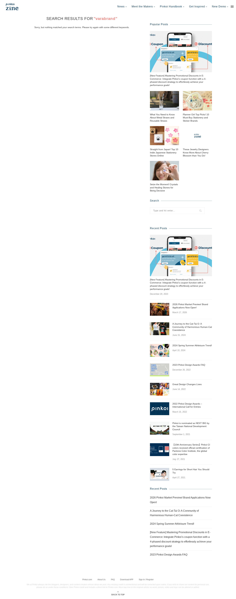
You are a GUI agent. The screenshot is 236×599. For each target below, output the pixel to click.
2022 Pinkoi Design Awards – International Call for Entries (187, 405)
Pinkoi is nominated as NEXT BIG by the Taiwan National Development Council (190, 426)
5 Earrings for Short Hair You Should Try (190, 471)
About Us (101, 579)
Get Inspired (197, 6)
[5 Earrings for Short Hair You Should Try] (159, 474)
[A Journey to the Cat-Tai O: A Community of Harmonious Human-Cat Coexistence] (159, 328)
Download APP (126, 579)
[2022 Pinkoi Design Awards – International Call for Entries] (159, 408)
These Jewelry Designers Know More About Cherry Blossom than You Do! (196, 152)
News (121, 6)
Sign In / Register (146, 579)
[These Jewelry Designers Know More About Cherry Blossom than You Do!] (197, 135)
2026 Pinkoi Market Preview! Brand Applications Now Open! (190, 306)
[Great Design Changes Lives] (159, 389)
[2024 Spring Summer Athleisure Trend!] (159, 350)
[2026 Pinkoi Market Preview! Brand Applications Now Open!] (159, 309)
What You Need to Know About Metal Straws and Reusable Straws (162, 117)
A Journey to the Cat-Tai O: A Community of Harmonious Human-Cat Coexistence (192, 326)
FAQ (113, 579)
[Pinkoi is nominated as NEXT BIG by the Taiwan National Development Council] (159, 428)
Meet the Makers (142, 6)
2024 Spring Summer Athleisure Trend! (192, 345)
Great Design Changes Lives (187, 384)
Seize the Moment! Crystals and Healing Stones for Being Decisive (164, 187)
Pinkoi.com (87, 579)
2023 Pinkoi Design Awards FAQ (188, 365)
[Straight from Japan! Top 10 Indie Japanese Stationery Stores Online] (164, 135)
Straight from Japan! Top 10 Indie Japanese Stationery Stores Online (164, 152)
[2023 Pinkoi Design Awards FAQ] (159, 369)
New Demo (219, 6)
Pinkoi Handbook (171, 6)
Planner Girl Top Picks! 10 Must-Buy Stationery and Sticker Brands (196, 117)
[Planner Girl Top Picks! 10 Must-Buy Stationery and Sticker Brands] (197, 100)
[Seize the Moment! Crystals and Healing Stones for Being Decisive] (164, 170)
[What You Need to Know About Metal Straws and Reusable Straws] (164, 100)
